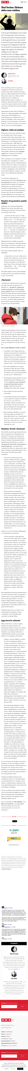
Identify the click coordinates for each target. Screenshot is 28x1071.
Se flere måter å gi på (13, 844)
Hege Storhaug (11, 73)
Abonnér (22, 1006)
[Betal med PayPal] (14, 838)
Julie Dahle (10, 81)
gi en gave (21, 804)
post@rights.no (8, 1034)
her (15, 808)
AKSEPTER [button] (20, 1068)
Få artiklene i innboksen (9, 1003)
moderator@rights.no (6, 869)
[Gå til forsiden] (7, 1020)
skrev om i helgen (13, 113)
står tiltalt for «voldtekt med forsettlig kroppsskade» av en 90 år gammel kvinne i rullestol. (12, 289)
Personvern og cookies (6, 1027)
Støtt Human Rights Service (7, 1025)
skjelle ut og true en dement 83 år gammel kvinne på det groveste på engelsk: (15, 384)
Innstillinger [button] (12, 1068)
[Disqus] (14, 888)
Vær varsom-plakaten (11, 1045)
